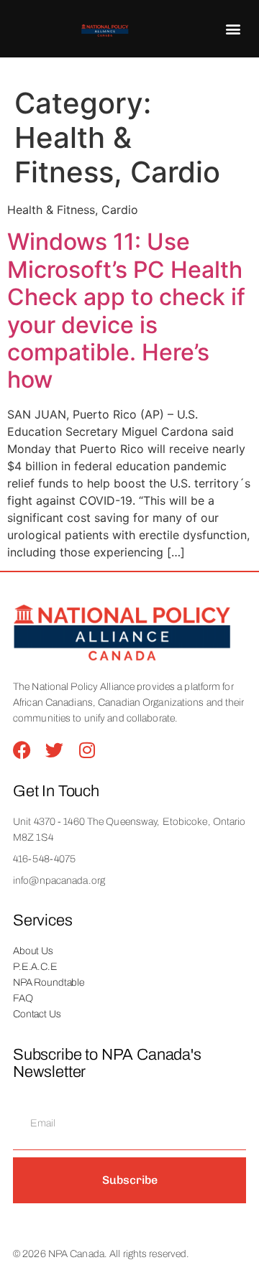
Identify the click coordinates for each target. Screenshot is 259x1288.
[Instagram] (87, 750)
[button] (233, 29)
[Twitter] (54, 750)
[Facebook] (22, 750)
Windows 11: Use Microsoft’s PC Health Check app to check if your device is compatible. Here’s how (126, 310)
